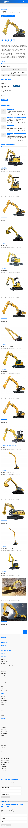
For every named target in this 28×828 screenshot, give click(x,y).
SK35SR (3, 447)
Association (3, 745)
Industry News (10, 109)
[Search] (26, 1)
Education (3, 754)
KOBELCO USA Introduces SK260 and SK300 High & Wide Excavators (15, 120)
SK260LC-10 (4, 321)
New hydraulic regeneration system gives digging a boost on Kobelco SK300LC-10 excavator (16, 137)
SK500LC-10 (4, 523)
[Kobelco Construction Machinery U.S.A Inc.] (16, 86)
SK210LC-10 (4, 245)
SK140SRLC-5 (4, 169)
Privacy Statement (6, 650)
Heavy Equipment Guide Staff (7, 665)
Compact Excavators (12, 445)
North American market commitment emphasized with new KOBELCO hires (15, 128)
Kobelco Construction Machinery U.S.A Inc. (12, 13)
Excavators (3, 9)
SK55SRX (3, 573)
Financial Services (5, 762)
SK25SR (3, 296)
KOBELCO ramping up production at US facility (16, 112)
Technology (3, 682)
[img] (3, 111)
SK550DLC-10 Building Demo (7, 548)
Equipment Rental (5, 760)
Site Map (3, 653)
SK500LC (3, 498)
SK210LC (3, 220)
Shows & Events (4, 775)
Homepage (3, 637)
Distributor (3, 751)
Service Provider (4, 772)
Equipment (16, 117)
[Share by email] (2, 40)
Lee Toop (3, 663)
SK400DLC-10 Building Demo (8, 472)
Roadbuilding (4, 675)
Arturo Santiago (4, 661)
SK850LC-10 (4, 624)
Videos (2, 693)
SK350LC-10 (4, 422)
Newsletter (4, 642)
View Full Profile (7, 16)
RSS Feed (3, 647)
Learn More (3, 783)
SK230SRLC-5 (4, 270)
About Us (3, 645)
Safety (2, 688)
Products (3, 5)
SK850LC (3, 599)
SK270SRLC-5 (4, 371)
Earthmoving (22, 117)
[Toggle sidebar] (2, 1)
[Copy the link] (14, 40)
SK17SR (3, 195)
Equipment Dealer (5, 758)
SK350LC (3, 397)
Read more (4, 99)
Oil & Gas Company (5, 768)
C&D (8, 134)
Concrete (3, 684)
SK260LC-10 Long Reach (7, 346)
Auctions (3, 747)
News (2, 668)
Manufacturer (4, 766)
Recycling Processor (5, 770)
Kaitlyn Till (3, 659)
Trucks (2, 679)
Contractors (3, 749)
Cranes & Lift (10, 117)
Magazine (3, 640)
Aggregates (3, 673)
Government (4, 764)
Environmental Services (6, 756)
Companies (4, 743)
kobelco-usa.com (4, 97)
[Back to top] (25, 632)
